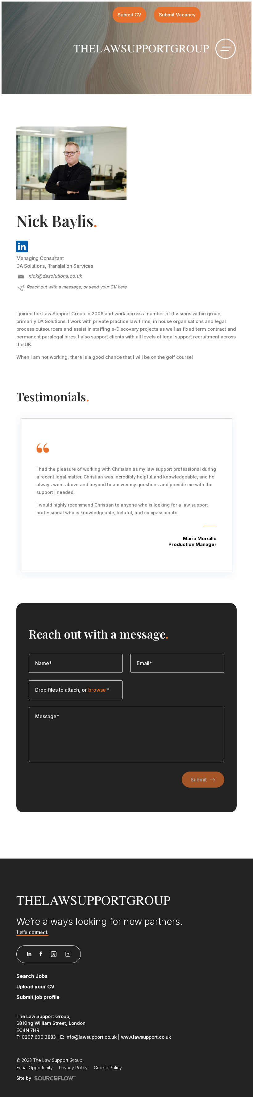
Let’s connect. (32, 932)
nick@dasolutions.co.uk (55, 276)
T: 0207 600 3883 (36, 1037)
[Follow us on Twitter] (53, 954)
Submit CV (129, 15)
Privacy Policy (73, 1067)
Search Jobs (32, 976)
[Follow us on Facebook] (40, 954)
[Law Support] (126, 900)
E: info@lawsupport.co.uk (88, 1037)
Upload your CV (35, 986)
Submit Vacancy (177, 15)
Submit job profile (38, 997)
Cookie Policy (108, 1067)
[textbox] (76, 663)
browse (97, 690)
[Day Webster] (141, 48)
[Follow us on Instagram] (67, 954)
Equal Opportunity (34, 1067)
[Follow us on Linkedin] (29, 954)
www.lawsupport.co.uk (146, 1037)
